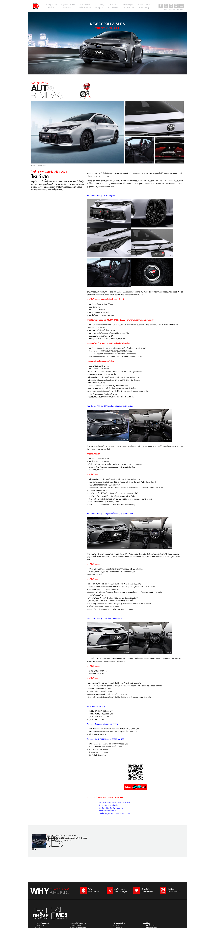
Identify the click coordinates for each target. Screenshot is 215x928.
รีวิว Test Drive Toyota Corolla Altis (111, 807)
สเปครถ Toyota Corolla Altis (108, 805)
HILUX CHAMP (76, 925)
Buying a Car (51, 6)
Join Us (113, 6)
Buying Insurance (68, 6)
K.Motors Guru (144, 6)
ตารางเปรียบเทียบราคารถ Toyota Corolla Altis (114, 802)
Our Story (99, 6)
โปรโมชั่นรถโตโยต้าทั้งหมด (107, 810)
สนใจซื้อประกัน (150, 925)
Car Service (85, 6)
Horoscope (128, 6)
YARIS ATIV (40, 925)
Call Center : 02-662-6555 (174, 9)
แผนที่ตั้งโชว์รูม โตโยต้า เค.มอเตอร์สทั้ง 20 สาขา (115, 813)
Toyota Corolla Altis (115, 797)
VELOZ (117, 925)
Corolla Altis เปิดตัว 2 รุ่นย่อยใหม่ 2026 (62, 835)
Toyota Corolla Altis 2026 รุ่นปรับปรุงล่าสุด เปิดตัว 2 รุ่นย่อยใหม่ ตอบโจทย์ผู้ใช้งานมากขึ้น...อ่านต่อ (67, 839)
